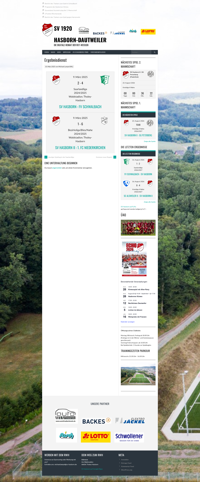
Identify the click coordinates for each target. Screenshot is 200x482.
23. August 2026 (138, 121)
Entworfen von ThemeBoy (149, 477)
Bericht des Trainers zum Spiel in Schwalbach (61, 4)
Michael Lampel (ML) (66, 67)
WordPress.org (126, 470)
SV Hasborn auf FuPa (128, 207)
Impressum (66, 52)
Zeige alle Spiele (150, 141)
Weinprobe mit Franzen (137, 317)
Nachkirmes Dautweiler (137, 303)
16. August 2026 (138, 160)
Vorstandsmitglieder (98, 52)
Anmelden (125, 460)
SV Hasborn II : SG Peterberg (138, 135)
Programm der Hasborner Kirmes (56, 7)
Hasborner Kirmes (135, 296)
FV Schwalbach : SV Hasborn (138, 174)
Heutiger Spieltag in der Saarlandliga (59, 157)
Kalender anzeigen (128, 322)
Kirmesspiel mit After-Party (138, 289)
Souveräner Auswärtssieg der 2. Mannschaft (61, 10)
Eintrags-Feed (126, 463)
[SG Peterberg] (150, 74)
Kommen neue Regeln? (106, 157)
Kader (53, 52)
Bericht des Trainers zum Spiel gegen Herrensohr (62, 17)
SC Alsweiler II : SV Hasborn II (138, 196)
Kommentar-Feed (127, 466)
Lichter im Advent (135, 310)
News (59, 52)
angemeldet (57, 168)
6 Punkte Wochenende (53, 14)
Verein (46, 52)
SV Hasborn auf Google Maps (92, 469)
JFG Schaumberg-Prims (80, 52)
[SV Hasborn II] (126, 75)
